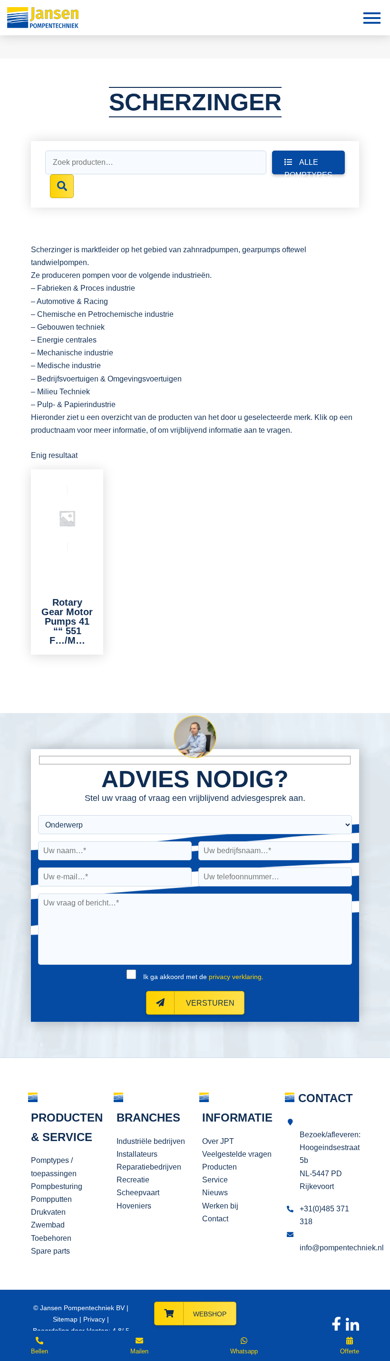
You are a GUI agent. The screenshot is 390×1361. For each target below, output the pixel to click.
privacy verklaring (235, 976)
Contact (215, 1219)
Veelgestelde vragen (237, 1154)
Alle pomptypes (308, 166)
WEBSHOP (209, 1314)
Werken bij (220, 1206)
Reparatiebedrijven (149, 1167)
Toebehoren (51, 1238)
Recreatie (133, 1180)
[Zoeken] (62, 186)
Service (215, 1180)
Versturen (209, 1003)
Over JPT (218, 1141)
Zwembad (48, 1225)
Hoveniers (134, 1206)
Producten (219, 1167)
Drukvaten (48, 1212)
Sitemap (65, 1319)
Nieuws (215, 1193)
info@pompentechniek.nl (342, 1248)
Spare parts (50, 1251)
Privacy (94, 1319)
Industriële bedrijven (151, 1141)
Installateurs (137, 1154)
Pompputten (51, 1199)
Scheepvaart (138, 1193)
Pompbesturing (56, 1186)
